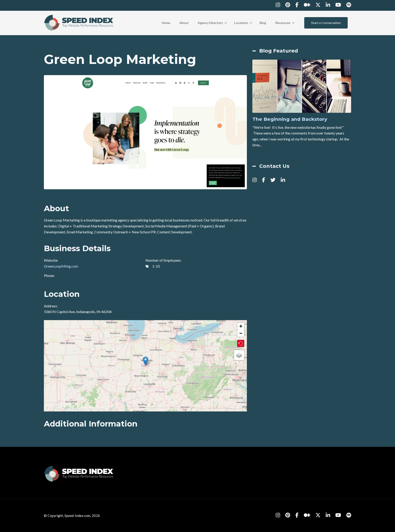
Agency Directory (212, 27)
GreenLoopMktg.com (61, 266)
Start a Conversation (326, 23)
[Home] (79, 22)
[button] (145, 361)
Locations (243, 27)
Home (166, 23)
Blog (263, 23)
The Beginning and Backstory (289, 119)
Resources (284, 27)
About (184, 23)
